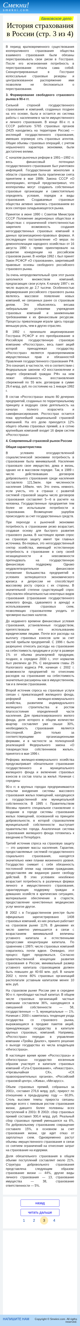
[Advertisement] (40, 1272)
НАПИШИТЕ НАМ (16, 1319)
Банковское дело (56, 18)
